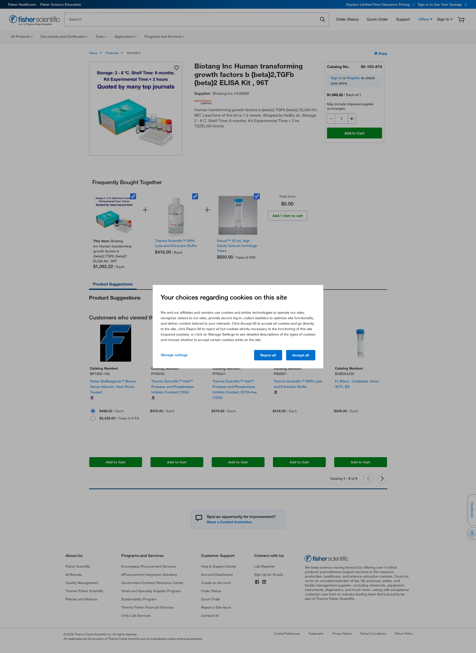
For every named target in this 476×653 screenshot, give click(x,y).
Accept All (300, 355)
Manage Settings (174, 355)
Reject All (268, 355)
